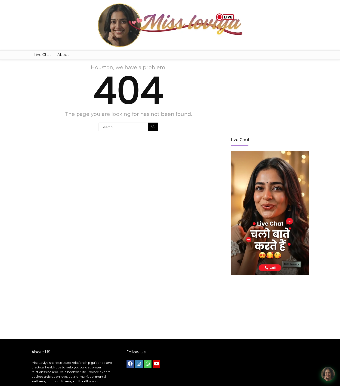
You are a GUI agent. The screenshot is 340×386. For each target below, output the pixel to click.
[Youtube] (156, 364)
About (63, 54)
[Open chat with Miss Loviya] (328, 374)
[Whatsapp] (147, 364)
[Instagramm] (139, 364)
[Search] (153, 127)
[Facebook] (130, 364)
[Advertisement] (270, 96)
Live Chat (42, 54)
